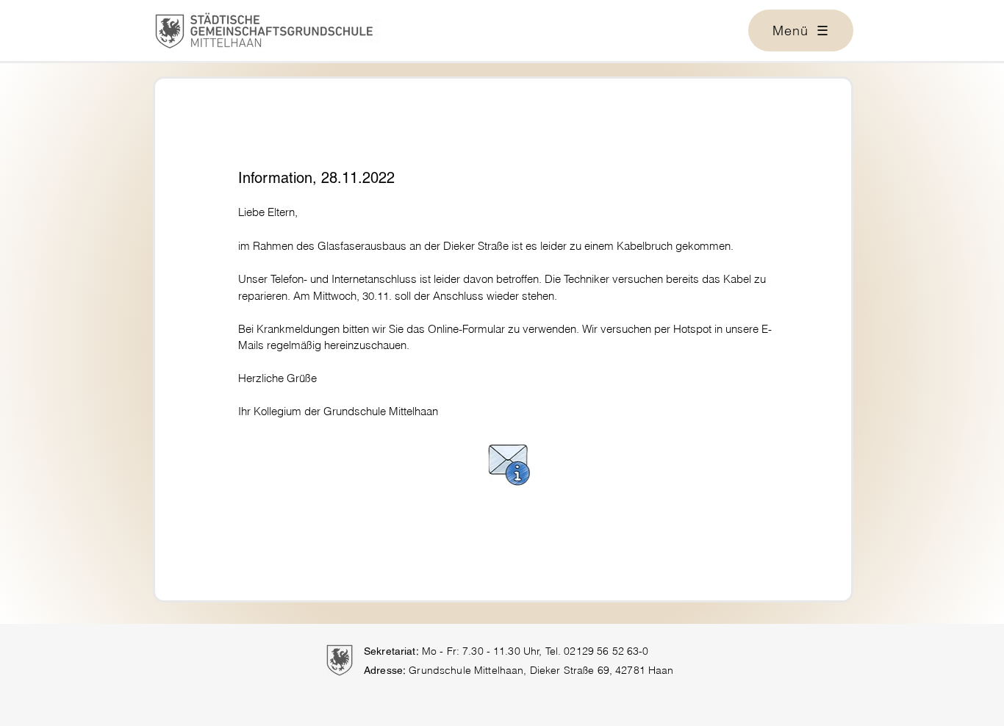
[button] (800, 30)
